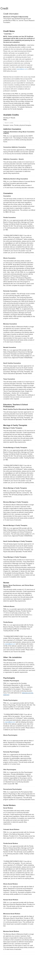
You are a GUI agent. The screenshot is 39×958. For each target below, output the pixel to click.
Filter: (5, 120)
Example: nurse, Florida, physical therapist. (17, 125)
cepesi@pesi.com (10, 644)
